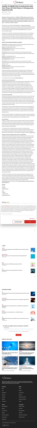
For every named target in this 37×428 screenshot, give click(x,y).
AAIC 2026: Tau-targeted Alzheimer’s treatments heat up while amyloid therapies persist (26, 368)
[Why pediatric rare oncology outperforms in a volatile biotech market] (33, 313)
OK (30, 221)
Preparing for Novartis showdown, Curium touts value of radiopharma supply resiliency (15, 299)
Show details (32, 218)
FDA (2, 304)
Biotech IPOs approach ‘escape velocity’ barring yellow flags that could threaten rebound (15, 293)
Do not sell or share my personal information (18, 222)
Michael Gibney (29, 354)
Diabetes (20, 351)
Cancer (3, 248)
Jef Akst (11, 354)
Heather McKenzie (4, 250)
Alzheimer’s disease (5, 366)
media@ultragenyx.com (6, 195)
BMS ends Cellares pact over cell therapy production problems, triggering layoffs (14, 255)
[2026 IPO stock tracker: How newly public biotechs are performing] (33, 271)
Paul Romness (4, 313)
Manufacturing (4, 254)
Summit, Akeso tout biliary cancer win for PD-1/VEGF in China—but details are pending (15, 249)
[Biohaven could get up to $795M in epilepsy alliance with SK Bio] (33, 264)
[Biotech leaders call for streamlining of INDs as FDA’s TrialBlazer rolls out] (10, 345)
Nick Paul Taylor (4, 300)
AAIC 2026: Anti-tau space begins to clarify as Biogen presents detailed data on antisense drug (9, 368)
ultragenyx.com (32, 132)
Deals (3, 262)
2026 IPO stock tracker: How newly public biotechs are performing (12, 270)
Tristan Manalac (4, 307)
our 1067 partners (7, 205)
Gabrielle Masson (4, 271)
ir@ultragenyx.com (5, 188)
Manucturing (4, 298)
